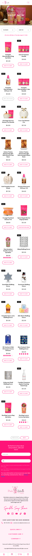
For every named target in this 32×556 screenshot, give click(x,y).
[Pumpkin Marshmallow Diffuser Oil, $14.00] (8, 79)
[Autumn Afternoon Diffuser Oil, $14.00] (23, 178)
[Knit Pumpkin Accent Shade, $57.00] (8, 178)
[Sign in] (4, 554)
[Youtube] (17, 514)
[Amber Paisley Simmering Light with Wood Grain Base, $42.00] (8, 143)
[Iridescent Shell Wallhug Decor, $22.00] (8, 374)
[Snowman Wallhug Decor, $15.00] (23, 276)
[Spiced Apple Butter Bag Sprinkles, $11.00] (23, 209)
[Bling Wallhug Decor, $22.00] (23, 241)
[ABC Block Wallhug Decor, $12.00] (23, 307)
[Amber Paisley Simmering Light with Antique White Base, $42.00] (23, 143)
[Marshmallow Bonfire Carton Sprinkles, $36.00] (8, 241)
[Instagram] (12, 514)
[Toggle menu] (28, 554)
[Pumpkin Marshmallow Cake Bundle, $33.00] (23, 79)
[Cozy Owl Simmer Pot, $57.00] (23, 112)
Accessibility (16, 545)
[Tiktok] (21, 514)
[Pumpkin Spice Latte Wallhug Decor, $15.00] (8, 307)
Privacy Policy (16, 544)
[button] (8, 30)
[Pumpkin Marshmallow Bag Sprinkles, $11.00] (8, 46)
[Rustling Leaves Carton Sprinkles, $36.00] (23, 407)
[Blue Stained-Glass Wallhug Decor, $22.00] (23, 339)
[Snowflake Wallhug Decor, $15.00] (8, 276)
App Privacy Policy (25, 544)
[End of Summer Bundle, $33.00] (23, 46)
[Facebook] (8, 514)
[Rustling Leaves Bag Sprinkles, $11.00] (8, 407)
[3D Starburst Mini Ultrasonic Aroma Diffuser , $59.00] (8, 339)
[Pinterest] (25, 514)
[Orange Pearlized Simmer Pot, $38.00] (8, 209)
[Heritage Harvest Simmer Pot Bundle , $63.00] (8, 112)
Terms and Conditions (7, 544)
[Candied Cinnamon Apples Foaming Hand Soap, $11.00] (23, 374)
